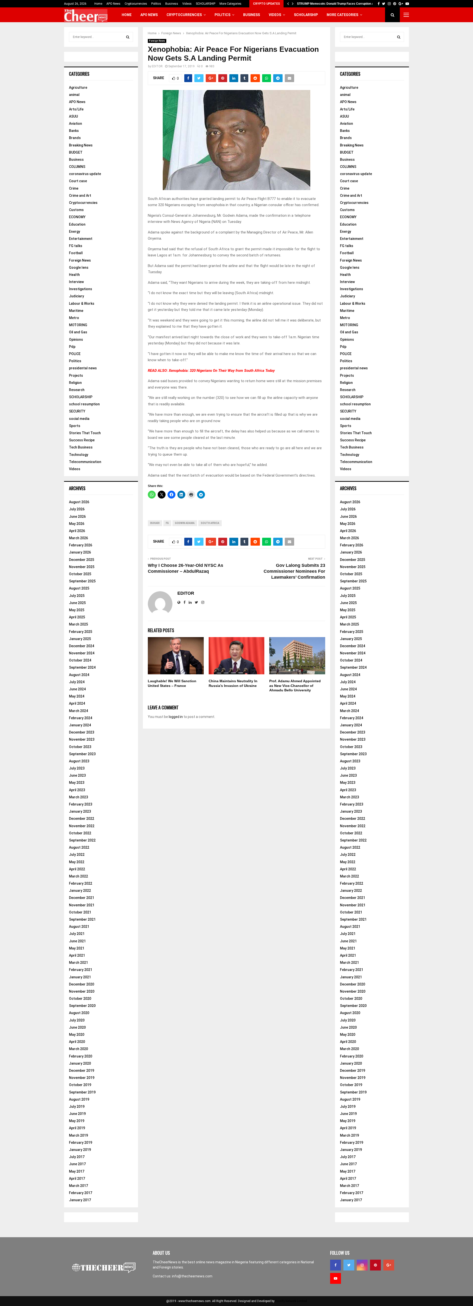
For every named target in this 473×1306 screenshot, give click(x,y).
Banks (74, 131)
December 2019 (81, 1071)
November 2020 (81, 991)
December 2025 (81, 560)
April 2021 (77, 955)
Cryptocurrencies (136, 3)
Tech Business (81, 447)
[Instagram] (362, 1265)
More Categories (230, 3)
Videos (187, 3)
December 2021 (81, 898)
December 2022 (81, 819)
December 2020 (81, 984)
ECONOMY (77, 217)
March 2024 (78, 711)
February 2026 (80, 545)
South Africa (210, 523)
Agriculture (78, 87)
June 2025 (77, 603)
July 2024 (76, 682)
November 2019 (81, 1078)
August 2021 (79, 927)
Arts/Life (76, 109)
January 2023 (80, 811)
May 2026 (76, 524)
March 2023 (78, 797)
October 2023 (80, 747)
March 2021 (78, 963)
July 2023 (76, 768)
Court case (78, 181)
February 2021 (80, 970)
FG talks (75, 246)
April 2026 (77, 531)
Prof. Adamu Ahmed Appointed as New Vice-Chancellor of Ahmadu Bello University (295, 685)
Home (98, 3)
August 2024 (79, 675)
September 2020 (82, 1006)
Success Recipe (82, 440)
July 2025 (76, 596)
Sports (74, 426)
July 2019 (76, 1107)
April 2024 (77, 703)
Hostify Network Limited (291, 1301)
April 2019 (77, 1128)
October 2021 (80, 912)
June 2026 (77, 517)
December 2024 (81, 646)
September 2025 (82, 581)
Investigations (80, 289)
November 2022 (81, 826)
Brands (75, 138)
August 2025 (79, 588)
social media (79, 419)
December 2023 (81, 732)
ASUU (73, 116)
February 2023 (80, 804)
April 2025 (77, 617)
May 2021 (76, 948)
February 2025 (80, 632)
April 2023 (77, 790)
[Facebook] (335, 1265)
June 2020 (77, 1027)
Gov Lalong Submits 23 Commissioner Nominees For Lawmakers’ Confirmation (294, 571)
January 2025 (80, 639)
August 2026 (79, 502)
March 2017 (78, 1186)
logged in (176, 717)
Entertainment (80, 239)
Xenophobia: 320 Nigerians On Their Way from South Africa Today (222, 370)
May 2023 (76, 783)
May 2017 (76, 1171)
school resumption (84, 404)
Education (77, 224)
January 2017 (80, 1200)
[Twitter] (348, 1265)
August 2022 (79, 847)
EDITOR (157, 66)
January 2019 (80, 1150)
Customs (76, 210)
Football (76, 253)
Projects (76, 375)
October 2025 (80, 574)
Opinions (76, 339)
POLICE (75, 354)
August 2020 (79, 1013)
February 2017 (80, 1193)
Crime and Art (80, 195)
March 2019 (78, 1135)
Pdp (72, 347)
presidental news (83, 368)
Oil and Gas (78, 332)
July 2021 (76, 934)
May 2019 (76, 1121)
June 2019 (77, 1114)
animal (74, 95)
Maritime (76, 311)
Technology (78, 455)
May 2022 (76, 862)
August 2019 (79, 1099)
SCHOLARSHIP (205, 3)
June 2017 (77, 1164)
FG (167, 523)
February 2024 (80, 718)
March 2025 (78, 624)
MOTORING (78, 325)
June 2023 (77, 775)
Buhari (155, 523)
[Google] (388, 1265)
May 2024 (76, 696)
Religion (75, 383)
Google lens (78, 267)
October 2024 (80, 660)
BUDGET (76, 152)
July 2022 (76, 855)
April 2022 (77, 869)
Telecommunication (85, 462)
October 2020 (80, 999)
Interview (76, 282)
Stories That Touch (85, 433)
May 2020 (76, 1035)
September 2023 (82, 754)
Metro (74, 318)
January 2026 (80, 552)
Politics (156, 3)
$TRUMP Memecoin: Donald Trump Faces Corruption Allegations (342, 3)
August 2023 (79, 761)
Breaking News (81, 145)
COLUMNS (77, 167)
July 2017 (76, 1157)
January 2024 (80, 725)
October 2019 (80, 1085)
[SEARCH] (127, 37)
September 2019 (82, 1092)
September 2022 (82, 840)
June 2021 (77, 941)
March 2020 (78, 1049)
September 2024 (82, 667)
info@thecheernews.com (192, 1276)
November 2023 (81, 739)
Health (74, 275)
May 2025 (76, 610)
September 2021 (82, 919)
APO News (113, 3)
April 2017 (77, 1179)
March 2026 (78, 538)
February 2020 (80, 1056)
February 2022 (80, 883)
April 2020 (77, 1042)
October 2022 (80, 833)
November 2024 (81, 653)
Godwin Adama (185, 523)
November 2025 (81, 567)
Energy (74, 231)
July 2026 (76, 509)
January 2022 (80, 891)
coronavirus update (85, 174)
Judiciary (76, 296)
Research (76, 390)
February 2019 (80, 1143)
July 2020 (76, 1020)
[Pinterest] (375, 1265)
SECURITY (77, 411)
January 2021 (80, 977)
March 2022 (78, 876)
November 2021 (81, 905)
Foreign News (157, 40)
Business (171, 3)
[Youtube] (335, 1278)
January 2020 (80, 1063)
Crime (73, 188)
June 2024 (77, 689)
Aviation (75, 123)
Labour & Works (81, 303)
